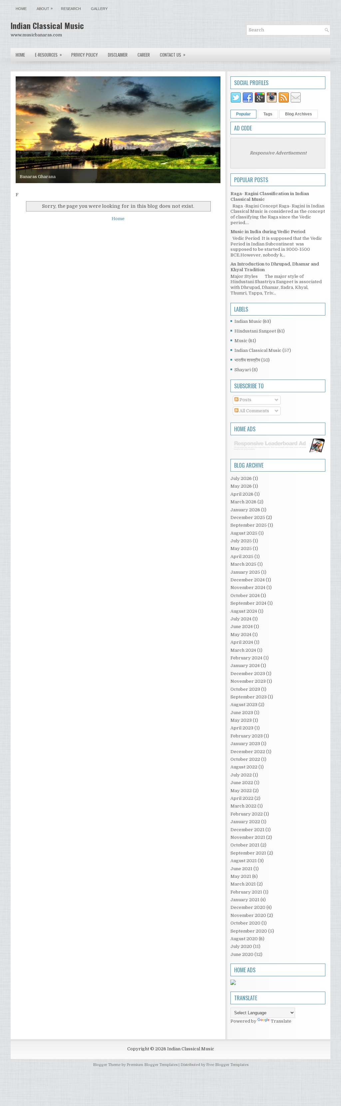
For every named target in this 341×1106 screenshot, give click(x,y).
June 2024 (241, 626)
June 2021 (241, 868)
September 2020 (248, 931)
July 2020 (241, 946)
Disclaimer (118, 54)
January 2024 (245, 665)
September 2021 (248, 853)
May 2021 (240, 876)
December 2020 (247, 907)
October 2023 (245, 689)
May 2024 (240, 634)
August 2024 (243, 611)
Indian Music (248, 321)
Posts (244, 399)
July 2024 (240, 618)
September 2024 (248, 603)
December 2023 (247, 673)
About (45, 8)
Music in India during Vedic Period (267, 231)
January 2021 (244, 899)
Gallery (99, 9)
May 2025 (241, 548)
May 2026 (241, 486)
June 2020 (241, 954)
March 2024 (243, 650)
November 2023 (248, 681)
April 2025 (241, 556)
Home (21, 9)
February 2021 (246, 892)
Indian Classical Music (47, 25)
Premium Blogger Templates (152, 1065)
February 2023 (246, 735)
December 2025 (247, 517)
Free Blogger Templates (227, 1065)
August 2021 (243, 860)
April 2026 (241, 494)
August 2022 (243, 766)
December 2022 (247, 751)
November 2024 (247, 587)
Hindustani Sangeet (255, 331)
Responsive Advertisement (278, 152)
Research (71, 9)
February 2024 (246, 657)
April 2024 (241, 642)
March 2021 (243, 884)
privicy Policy (84, 54)
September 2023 (248, 696)
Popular (243, 114)
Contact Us (172, 54)
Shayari (242, 369)
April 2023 (241, 727)
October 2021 (244, 845)
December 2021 (247, 829)
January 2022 (245, 821)
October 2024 (245, 595)
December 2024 (247, 579)
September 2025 (248, 525)
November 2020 (248, 915)
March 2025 (243, 564)
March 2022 (243, 805)
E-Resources (48, 54)
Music (240, 340)
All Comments (253, 410)
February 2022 (246, 813)
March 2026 (243, 501)
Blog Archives (298, 114)
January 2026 (245, 509)
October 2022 (245, 759)
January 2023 (245, 743)
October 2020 (245, 923)
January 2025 (245, 572)
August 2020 (244, 938)
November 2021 (247, 837)
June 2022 (241, 782)
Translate (281, 1021)
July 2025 (241, 540)
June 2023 (241, 712)
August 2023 (243, 704)
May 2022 (241, 790)
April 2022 (241, 798)
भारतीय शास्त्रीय (247, 360)
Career (144, 54)
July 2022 (241, 774)
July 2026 (241, 478)
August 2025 (243, 533)
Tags (267, 114)
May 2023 (241, 720)
